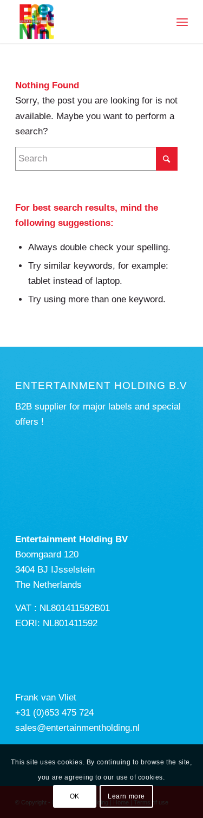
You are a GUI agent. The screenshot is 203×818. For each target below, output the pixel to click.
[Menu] (182, 22)
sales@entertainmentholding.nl (77, 728)
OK (75, 796)
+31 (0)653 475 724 (54, 712)
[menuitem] (182, 22)
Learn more (126, 796)
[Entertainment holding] (84, 21)
